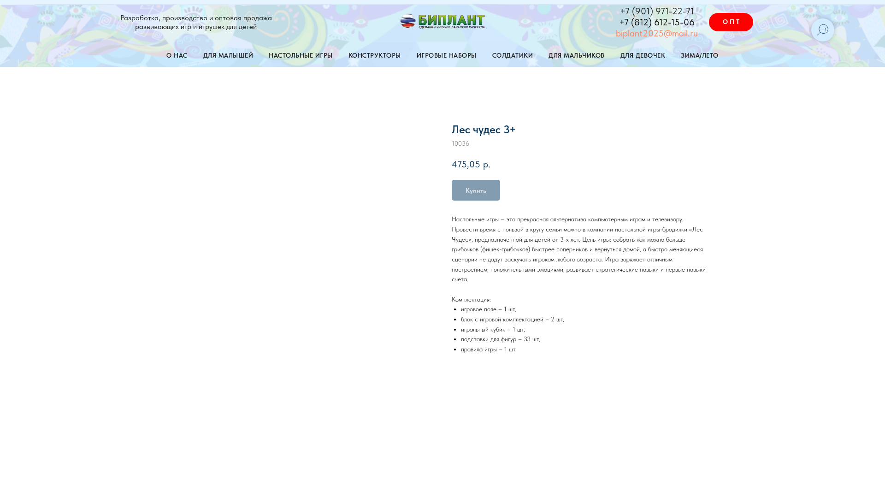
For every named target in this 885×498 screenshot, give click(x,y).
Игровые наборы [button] (447, 55)
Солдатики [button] (512, 55)
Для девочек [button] (643, 55)
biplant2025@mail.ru (657, 33)
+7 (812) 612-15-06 (657, 22)
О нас (177, 55)
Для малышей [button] (228, 55)
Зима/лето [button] (700, 55)
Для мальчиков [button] (577, 55)
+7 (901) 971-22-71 (657, 11)
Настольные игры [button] (301, 55)
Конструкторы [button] (374, 55)
